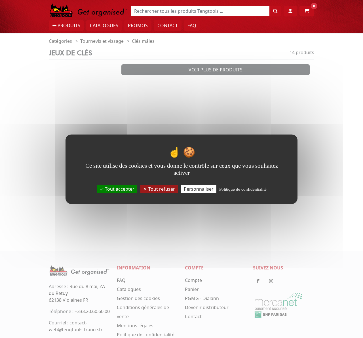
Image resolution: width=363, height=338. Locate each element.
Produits (68, 25)
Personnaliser (199, 189)
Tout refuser (161, 189)
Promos (138, 25)
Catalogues (104, 25)
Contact (167, 25)
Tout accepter (119, 189)
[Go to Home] (88, 10)
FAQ (191, 25)
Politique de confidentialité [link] (243, 189)
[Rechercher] (275, 11)
